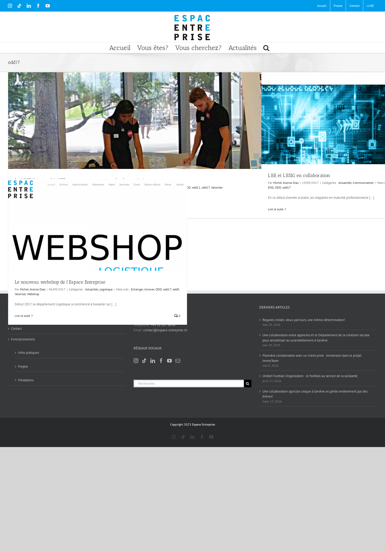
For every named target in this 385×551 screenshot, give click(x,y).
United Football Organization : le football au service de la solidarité (310, 376)
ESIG (271, 187)
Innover (149, 289)
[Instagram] (136, 360)
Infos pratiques (28, 352)
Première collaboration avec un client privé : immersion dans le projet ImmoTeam (311, 358)
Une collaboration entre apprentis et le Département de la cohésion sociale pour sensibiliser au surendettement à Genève (316, 338)
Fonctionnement (23, 339)
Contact (16, 328)
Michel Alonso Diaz (286, 183)
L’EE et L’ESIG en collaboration (299, 175)
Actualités (344, 183)
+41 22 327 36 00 (163, 325)
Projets (23, 366)
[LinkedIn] (152, 360)
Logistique (106, 289)
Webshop (33, 294)
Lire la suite (275, 209)
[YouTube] (169, 360)
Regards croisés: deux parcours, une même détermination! (303, 320)
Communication (363, 183)
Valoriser (217, 187)
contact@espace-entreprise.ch (165, 330)
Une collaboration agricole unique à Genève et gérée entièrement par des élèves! (314, 394)
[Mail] (177, 360)
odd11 (196, 187)
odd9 (176, 289)
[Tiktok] (144, 360)
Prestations (26, 380)
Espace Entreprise (203, 424)
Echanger (137, 289)
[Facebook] (161, 360)
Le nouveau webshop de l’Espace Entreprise (60, 282)
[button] (266, 47)
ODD (187, 187)
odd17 (206, 187)
